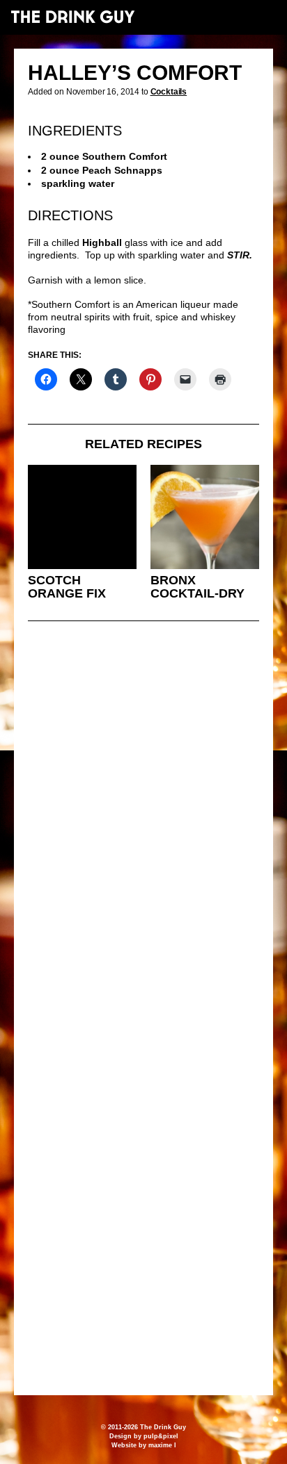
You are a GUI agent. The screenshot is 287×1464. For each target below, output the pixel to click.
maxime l (162, 1445)
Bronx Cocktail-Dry (197, 586)
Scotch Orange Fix (67, 586)
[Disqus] (143, 821)
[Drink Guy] (72, 16)
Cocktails (168, 92)
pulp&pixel (161, 1436)
